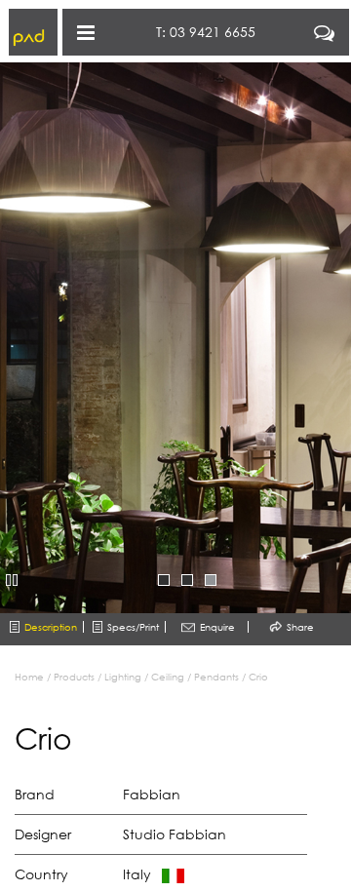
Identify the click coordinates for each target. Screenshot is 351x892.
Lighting (122, 676)
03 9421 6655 (212, 31)
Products (74, 676)
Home (29, 676)
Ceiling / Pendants (195, 676)
